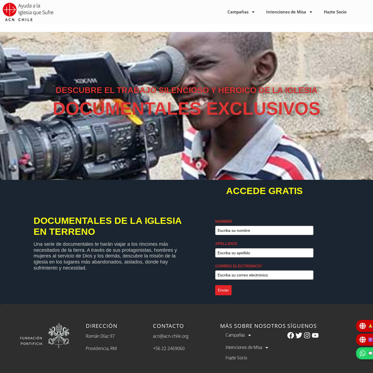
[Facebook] (290, 335)
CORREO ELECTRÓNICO (238, 266)
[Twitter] (298, 335)
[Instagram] (307, 335)
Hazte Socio (335, 12)
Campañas (237, 12)
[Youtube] (315, 335)
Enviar (223, 290)
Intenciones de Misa (286, 12)
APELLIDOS (226, 243)
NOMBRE (223, 221)
